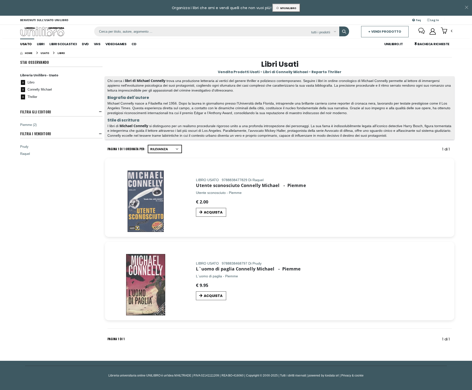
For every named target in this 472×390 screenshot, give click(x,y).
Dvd (85, 44)
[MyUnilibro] (432, 31)
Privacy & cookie (352, 375)
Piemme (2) (28, 124)
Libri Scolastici (63, 44)
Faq (418, 20)
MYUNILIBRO (287, 8)
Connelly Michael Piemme (273, 185)
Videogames (115, 44)
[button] (446, 31)
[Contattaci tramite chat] (421, 31)
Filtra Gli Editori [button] (35, 111)
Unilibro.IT (393, 44)
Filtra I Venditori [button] (35, 133)
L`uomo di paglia (215, 269)
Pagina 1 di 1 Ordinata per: (126, 149)
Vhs (97, 44)
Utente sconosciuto (218, 185)
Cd (134, 44)
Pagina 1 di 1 (116, 339)
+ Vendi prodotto (384, 31)
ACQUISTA (213, 212)
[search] (344, 31)
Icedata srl (332, 375)
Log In (434, 20)
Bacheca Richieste (433, 44)
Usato (26, 44)
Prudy (24, 146)
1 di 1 (447, 150)
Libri (40, 44)
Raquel (25, 153)
